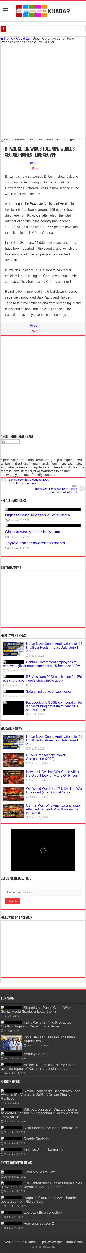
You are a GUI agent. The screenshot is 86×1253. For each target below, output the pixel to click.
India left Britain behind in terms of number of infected (56, 489)
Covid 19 (23, 38)
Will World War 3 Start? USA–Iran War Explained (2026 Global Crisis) (54, 790)
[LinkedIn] (48, 1247)
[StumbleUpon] (53, 1247)
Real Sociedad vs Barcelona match (51, 1128)
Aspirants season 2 (39, 1223)
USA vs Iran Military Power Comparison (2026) (45, 757)
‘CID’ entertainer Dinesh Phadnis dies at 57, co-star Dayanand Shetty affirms (41, 1185)
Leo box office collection (43, 1212)
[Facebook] (36, 1247)
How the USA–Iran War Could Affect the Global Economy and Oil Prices (52, 773)
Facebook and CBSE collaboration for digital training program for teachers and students (54, 706)
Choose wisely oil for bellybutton (34, 532)
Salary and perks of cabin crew (48, 691)
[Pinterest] (44, 1247)
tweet (34, 163)
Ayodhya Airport (36, 1054)
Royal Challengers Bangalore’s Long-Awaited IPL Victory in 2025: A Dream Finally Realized (41, 1094)
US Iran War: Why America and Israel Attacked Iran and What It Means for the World (53, 809)
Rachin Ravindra (37, 1139)
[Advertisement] (43, 92)
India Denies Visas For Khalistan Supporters (49, 1039)
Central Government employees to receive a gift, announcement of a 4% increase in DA (41, 664)
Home (8, 38)
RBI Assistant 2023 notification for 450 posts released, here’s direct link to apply (42, 678)
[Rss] (32, 1247)
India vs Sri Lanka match (43, 1150)
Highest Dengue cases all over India (37, 515)
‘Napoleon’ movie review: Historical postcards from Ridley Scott (39, 1200)
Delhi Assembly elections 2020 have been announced (29, 480)
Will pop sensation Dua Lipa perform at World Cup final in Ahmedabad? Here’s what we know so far (40, 1113)
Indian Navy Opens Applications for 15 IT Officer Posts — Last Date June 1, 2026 (54, 647)
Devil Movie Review (39, 1172)
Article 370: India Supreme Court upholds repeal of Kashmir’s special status (38, 1067)
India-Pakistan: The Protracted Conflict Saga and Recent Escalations (36, 1024)
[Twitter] (40, 1247)
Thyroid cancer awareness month (35, 543)
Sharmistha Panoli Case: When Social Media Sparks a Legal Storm (36, 1009)
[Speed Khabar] (43, 10)
